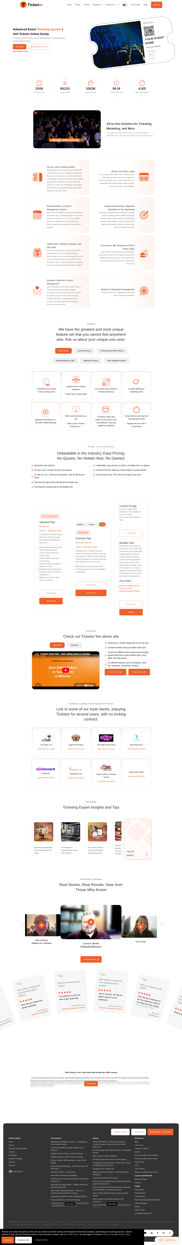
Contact (86, 5)
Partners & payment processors (146, 1172)
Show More (91, 1084)
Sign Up (157, 5)
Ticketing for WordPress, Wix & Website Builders (69, 1196)
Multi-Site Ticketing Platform (129, 591)
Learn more (135, 605)
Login (145, 5)
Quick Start (57, 645)
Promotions (13, 1155)
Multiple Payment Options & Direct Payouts (67, 1153)
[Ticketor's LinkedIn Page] (152, 1233)
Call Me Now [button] (138, 1132)
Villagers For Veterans (42, 943)
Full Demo (74, 645)
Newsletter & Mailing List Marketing (64, 1175)
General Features (84, 351)
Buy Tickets (135, 5)
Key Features (63, 351)
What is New (139, 1162)
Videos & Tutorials (141, 1148)
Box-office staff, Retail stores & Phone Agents (109, 1159)
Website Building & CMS (65, 361)
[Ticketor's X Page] (170, 1233)
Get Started (19, 47)
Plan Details (51, 593)
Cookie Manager (141, 1203)
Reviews (12, 1162)
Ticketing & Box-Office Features (112, 351)
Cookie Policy (140, 1196)
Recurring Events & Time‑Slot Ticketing (65, 1200)
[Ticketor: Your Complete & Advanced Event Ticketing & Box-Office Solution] (31, 4)
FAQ (136, 1165)
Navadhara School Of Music (38, 1013)
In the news (139, 1145)
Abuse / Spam (140, 1210)
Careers (138, 1182)
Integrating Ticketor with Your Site (105, 1178)
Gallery (137, 1152)
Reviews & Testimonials (18, 1148)
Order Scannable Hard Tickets (146, 1159)
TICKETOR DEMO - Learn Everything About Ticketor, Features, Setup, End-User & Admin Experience (109, 1144)
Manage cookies (41, 1240)
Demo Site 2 (137, 672)
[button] (125, 5)
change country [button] (108, 447)
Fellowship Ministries (91, 947)
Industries (96, 5)
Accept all (7, 1240)
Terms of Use (140, 1190)
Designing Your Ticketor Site (103, 1169)
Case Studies (140, 1169)
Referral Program (141, 1179)
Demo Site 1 (114, 672)
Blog (136, 1142)
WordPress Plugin (15, 1159)
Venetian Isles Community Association (109, 1008)
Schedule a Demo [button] (120, 1132)
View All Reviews (89, 959)
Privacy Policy (140, 1193)
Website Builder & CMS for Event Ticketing (67, 1157)
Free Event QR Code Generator (146, 1155)
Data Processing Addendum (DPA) (148, 1200)
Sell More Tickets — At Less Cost (63, 1172)
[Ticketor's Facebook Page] (157, 1233)
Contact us (131, 533)
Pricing (77, 5)
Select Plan (51, 601)
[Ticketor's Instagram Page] (163, 1233)
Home (69, 5)
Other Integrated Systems (116, 361)
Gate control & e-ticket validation (105, 1156)
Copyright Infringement (143, 1213)
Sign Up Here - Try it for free (160, 1132)
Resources (110, 5)
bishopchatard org (151, 1015)
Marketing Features (91, 361)
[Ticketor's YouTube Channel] (145, 1233)
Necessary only (23, 1240)
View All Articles (130, 853)
